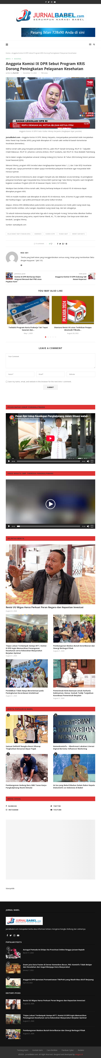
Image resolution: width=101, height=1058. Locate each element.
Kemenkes (37, 234)
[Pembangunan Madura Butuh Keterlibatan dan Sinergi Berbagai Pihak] (74, 629)
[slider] (48, 526)
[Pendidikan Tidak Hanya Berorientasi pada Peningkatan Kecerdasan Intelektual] (27, 673)
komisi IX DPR (50, 234)
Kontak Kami (37, 1050)
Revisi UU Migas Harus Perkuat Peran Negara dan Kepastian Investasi (44, 607)
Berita (8, 59)
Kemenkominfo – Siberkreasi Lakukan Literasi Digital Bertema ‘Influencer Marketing (73, 747)
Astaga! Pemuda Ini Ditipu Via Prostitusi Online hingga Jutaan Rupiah (53, 949)
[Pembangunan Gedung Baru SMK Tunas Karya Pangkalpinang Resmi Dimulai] (27, 768)
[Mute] (88, 461)
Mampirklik (10, 888)
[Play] (9, 461)
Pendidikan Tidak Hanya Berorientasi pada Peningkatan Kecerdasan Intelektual (25, 691)
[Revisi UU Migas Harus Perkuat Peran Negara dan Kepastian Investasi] (50, 574)
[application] (50, 438)
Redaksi (81, 1050)
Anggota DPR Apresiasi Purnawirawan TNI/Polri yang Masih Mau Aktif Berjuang (58, 979)
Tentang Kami (22, 1050)
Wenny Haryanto (78, 234)
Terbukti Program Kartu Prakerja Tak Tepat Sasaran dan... (28, 328)
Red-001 (16, 73)
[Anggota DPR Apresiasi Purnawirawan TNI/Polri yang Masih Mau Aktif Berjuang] (13, 983)
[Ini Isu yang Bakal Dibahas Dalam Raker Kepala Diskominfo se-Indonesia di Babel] (74, 768)
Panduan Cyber (68, 1050)
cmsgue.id (79, 1054)
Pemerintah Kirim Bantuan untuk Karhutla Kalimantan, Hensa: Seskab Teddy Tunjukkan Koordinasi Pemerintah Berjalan (73, 693)
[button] (50, 504)
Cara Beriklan (52, 1050)
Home (8, 53)
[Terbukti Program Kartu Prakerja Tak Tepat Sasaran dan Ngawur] (28, 310)
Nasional (17, 59)
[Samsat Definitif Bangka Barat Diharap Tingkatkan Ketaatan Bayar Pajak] (27, 729)
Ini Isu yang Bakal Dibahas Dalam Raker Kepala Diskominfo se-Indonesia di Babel (74, 786)
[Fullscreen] (92, 461)
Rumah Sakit (63, 234)
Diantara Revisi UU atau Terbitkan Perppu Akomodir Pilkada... (73, 328)
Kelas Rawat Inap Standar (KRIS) (18, 234)
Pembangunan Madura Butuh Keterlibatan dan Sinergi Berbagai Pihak (74, 647)
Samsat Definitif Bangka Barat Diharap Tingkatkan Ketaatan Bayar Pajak (23, 747)
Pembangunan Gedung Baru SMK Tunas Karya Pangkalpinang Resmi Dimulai (26, 786)
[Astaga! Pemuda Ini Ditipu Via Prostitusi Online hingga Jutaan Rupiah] (13, 953)
